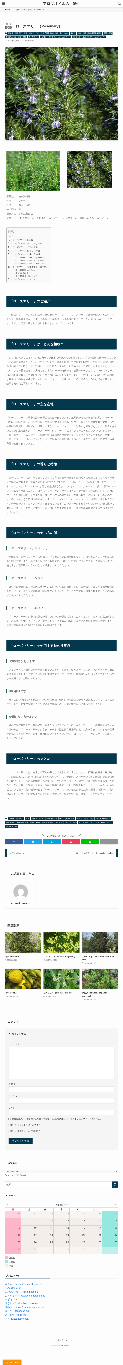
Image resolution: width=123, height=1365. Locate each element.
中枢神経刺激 (11, 37)
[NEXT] (115, 1205)
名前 (12, 1084)
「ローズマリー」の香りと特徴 (25, 251)
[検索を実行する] (115, 1184)
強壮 (56, 33)
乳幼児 (10, 33)
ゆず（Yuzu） (12, 1299)
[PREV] (8, 1205)
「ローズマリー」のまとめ (23, 279)
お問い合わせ (61, 1340)
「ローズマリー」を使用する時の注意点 (29, 267)
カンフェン (77, 37)
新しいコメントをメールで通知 (25, 1125)
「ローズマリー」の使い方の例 (25, 254)
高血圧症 (18, 33)
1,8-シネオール (54, 37)
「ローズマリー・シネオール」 (32, 258)
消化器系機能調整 (94, 33)
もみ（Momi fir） (14, 1288)
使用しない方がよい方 (28, 276)
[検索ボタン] (119, 3)
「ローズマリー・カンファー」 (32, 260)
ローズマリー (34, 37)
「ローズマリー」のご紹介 (23, 240)
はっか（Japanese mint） (19, 1311)
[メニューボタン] (3, 3)
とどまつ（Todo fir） (16, 1315)
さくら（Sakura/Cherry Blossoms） (24, 1284)
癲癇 (25, 33)
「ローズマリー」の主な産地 (24, 247)
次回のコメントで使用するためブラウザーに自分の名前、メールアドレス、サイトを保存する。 (57, 1119)
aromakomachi (20, 903)
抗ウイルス (64, 33)
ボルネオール (100, 37)
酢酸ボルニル (88, 37)
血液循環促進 (48, 33)
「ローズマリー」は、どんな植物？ (27, 243)
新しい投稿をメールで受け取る (25, 1131)
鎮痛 (19, 37)
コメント (14, 1044)
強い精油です (24, 273)
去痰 (79, 33)
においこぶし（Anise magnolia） (23, 1292)
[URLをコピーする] (109, 841)
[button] (14, 841)
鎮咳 (84, 33)
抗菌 (25, 37)
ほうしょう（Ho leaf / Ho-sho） (22, 1303)
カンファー (66, 37)
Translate (23, 1175)
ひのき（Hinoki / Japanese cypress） (25, 1307)
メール (13, 1096)
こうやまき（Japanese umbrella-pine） (26, 1295)
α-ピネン (43, 37)
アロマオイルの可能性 (63, 3)
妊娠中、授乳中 (35, 33)
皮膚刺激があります (27, 270)
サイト (12, 1107)
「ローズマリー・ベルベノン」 (32, 263)
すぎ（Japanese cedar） (18, 1318)
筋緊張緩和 (108, 33)
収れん (72, 33)
